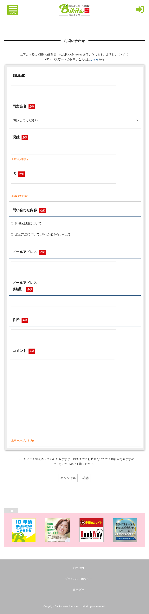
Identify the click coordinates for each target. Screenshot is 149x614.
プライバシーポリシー (78, 578)
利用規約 (78, 568)
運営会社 (78, 589)
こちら (94, 59)
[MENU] (13, 7)
